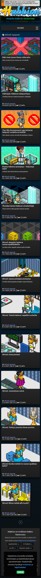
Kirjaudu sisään (13, 19)
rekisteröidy (28, 19)
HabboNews (32, 540)
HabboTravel (22, 540)
